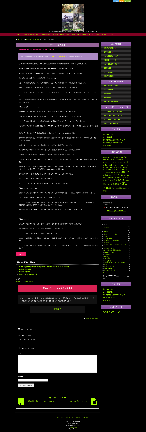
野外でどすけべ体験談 (31, 34)
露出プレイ (113, 188)
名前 (57, 377)
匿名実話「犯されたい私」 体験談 (114, 262)
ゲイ (114, 165)
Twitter (106, 256)
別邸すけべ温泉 (109, 248)
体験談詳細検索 (109, 76)
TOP (58, 418)
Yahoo (106, 231)
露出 (87, 319)
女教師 (107, 172)
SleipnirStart (108, 268)
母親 (111, 175)
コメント (21, 353)
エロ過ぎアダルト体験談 (111, 240)
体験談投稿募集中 (110, 48)
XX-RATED (108, 159)
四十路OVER (108, 260)
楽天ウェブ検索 (109, 266)
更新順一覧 (109, 97)
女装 (113, 172)
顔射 (127, 188)
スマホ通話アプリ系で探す (112, 119)
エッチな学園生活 (109, 270)
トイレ (120, 165)
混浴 (117, 175)
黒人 (105, 191)
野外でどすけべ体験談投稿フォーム (38, 56)
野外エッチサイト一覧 (111, 85)
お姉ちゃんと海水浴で (26, 269)
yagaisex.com (73, 427)
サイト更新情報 (108, 137)
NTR (118, 157)
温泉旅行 (124, 175)
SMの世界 (107, 258)
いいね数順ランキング (111, 56)
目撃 (119, 177)
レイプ (119, 167)
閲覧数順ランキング (110, 60)
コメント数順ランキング (111, 64)
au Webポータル (109, 252)
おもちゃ (116, 159)
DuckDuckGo (108, 254)
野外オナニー (107, 184)
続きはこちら (106, 272)
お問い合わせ (107, 145)
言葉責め (118, 180)
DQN (110, 157)
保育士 (125, 167)
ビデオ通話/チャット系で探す (113, 111)
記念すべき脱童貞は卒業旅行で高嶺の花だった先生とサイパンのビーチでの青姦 (44, 267)
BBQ (105, 157)
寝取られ (119, 172)
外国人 (111, 169)
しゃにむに (107, 242)
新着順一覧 (108, 93)
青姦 (93, 319)
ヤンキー (114, 167)
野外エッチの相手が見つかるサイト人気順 (85, 34)
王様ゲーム (112, 177)
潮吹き (106, 177)
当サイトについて (107, 34)
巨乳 (125, 172)
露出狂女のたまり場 (110, 234)
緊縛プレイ (109, 180)
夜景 (118, 169)
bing (105, 236)
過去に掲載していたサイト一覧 (112, 143)
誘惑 (127, 180)
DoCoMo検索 (108, 238)
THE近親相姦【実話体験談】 (113, 250)
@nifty (106, 264)
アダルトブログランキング (111, 312)
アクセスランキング (109, 297)
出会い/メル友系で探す (111, 123)
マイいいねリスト (109, 72)
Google (106, 227)
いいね (21, 254)
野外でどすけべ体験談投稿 (24, 281)
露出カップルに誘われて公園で (29, 274)
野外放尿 (117, 184)
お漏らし (122, 159)
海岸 (96, 319)
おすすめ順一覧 (109, 89)
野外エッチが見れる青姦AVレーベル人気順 (55, 34)
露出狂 (121, 188)
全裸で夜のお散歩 (24, 272)
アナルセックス (121, 162)
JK (114, 157)
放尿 (105, 175)
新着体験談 (108, 52)
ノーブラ (108, 167)
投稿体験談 (107, 68)
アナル (113, 162)
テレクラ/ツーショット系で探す (114, 115)
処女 (105, 169)
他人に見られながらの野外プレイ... (116, 211)
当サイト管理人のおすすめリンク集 (114, 140)
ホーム (19, 34)
